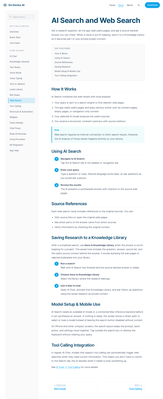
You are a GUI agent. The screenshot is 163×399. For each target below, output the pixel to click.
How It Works (61, 53)
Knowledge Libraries (19, 61)
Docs (121, 5)
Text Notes (15, 67)
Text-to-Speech (17, 84)
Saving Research (63, 66)
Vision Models (16, 122)
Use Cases (15, 43)
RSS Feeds (15, 95)
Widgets (14, 117)
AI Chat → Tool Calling (68, 367)
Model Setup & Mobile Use (67, 71)
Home (112, 5)
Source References (64, 62)
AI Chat (13, 56)
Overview (14, 31)
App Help (14, 150)
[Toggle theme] (139, 5)
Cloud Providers (17, 139)
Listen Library (16, 89)
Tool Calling (15, 106)
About (130, 5)
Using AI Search (62, 58)
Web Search (16, 100)
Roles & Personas (18, 133)
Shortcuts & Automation (21, 111)
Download (152, 5)
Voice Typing (16, 78)
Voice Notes (15, 72)
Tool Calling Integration (66, 75)
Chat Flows (15, 128)
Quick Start (15, 37)
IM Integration (16, 145)
